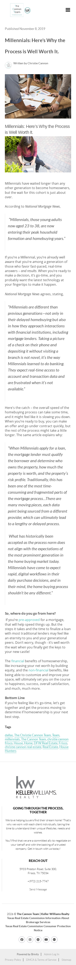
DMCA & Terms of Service (41, 959)
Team (55, 735)
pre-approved (29, 620)
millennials (12, 739)
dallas (9, 735)
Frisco (63, 743)
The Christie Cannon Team (32, 735)
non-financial (38, 670)
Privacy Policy (13, 959)
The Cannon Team (33, 739)
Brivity (35, 954)
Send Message (38, 889)
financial (17, 661)
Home (28, 743)
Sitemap (66, 959)
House (18, 743)
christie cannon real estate (23, 747)
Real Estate (50, 747)
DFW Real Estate (46, 743)
